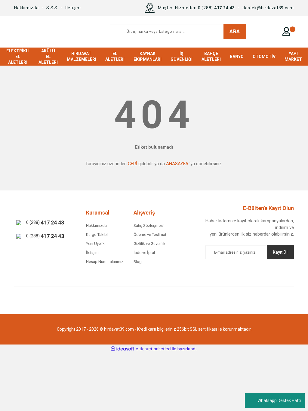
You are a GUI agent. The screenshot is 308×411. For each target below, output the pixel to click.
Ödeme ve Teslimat (150, 234)
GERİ (132, 163)
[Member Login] (286, 31)
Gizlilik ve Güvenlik (149, 243)
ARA (234, 31)
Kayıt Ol (280, 252)
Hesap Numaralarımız (104, 261)
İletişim (73, 7)
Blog (138, 261)
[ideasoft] (122, 349)
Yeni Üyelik (95, 243)
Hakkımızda (26, 7)
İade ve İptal (144, 252)
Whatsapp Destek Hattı (279, 400)
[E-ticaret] (153, 349)
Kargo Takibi (97, 234)
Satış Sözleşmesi (149, 225)
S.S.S (51, 7)
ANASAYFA (177, 163)
